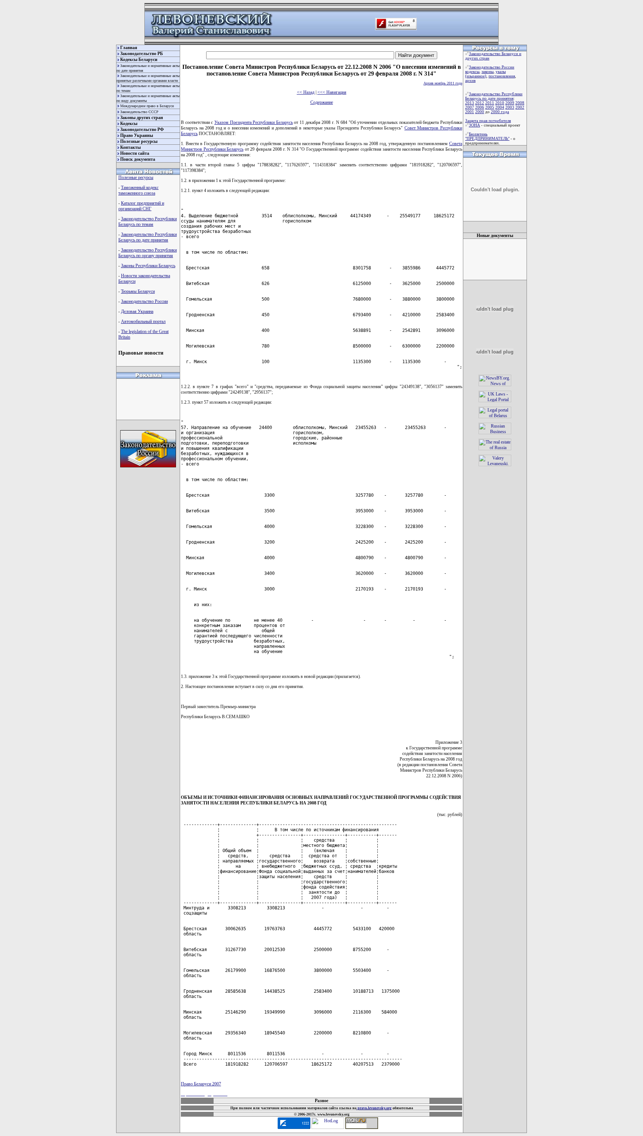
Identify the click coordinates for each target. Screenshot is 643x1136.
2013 (469, 102)
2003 (509, 107)
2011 (489, 102)
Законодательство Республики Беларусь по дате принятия (147, 237)
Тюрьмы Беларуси (138, 291)
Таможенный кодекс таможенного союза (138, 190)
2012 (479, 102)
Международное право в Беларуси (147, 106)
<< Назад (305, 92)
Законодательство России (144, 301)
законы (487, 71)
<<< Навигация (331, 92)
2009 (509, 102)
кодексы (472, 71)
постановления (502, 76)
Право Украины (136, 135)
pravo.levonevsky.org (373, 1108)
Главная (128, 47)
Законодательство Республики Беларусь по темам (147, 221)
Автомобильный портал (143, 321)
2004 (499, 107)
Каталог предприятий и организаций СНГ (141, 206)
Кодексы (128, 123)
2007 (469, 107)
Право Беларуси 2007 (201, 1084)
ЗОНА (474, 125)
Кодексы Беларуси (138, 59)
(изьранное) (475, 76)
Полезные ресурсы (138, 141)
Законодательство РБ (141, 53)
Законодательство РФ (142, 129)
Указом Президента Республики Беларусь (253, 122)
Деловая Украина (137, 311)
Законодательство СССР (139, 112)
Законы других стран (141, 117)
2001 (469, 111)
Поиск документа (137, 159)
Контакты (130, 147)
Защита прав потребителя (488, 120)
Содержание (321, 102)
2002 (519, 107)
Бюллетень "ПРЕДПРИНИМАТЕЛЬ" (487, 136)
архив (470, 80)
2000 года (500, 111)
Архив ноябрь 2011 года (442, 83)
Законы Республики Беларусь (148, 265)
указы (501, 71)
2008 (519, 102)
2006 (479, 107)
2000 (479, 111)
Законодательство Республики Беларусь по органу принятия (147, 252)
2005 (489, 107)
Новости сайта (134, 153)
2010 (499, 102)
